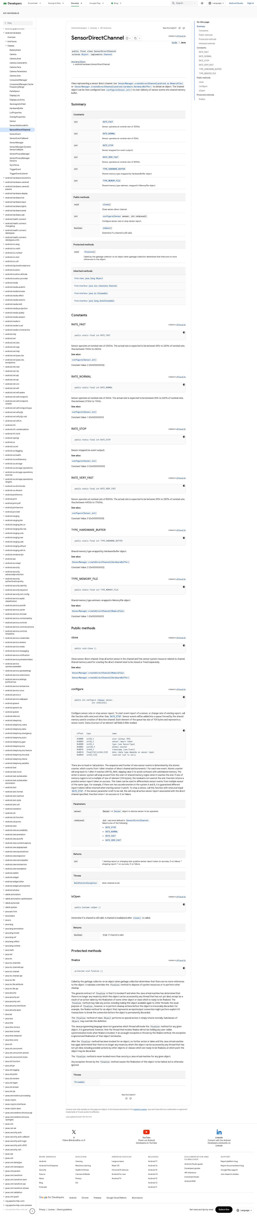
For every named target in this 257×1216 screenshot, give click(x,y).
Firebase (97, 1198)
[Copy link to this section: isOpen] (83, 896)
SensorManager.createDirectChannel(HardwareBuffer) (100, 562)
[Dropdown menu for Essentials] (41, 3)
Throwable (79, 1082)
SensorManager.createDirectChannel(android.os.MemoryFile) (150, 83)
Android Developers (79, 28)
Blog (116, 3)
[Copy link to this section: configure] (86, 689)
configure (108, 216)
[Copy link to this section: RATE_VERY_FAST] (96, 478)
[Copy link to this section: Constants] (89, 315)
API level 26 (181, 36)
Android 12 (152, 1182)
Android (42, 1161)
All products (137, 1198)
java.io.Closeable (98, 293)
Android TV (116, 1178)
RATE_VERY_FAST (110, 157)
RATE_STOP (108, 145)
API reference (11, 13)
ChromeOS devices (120, 1170)
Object (84, 54)
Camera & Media (82, 1174)
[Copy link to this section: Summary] (88, 104)
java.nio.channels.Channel (103, 286)
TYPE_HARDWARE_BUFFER (114, 169)
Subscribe (224, 1209)
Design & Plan (54, 3)
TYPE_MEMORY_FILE (111, 180)
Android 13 (152, 1178)
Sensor (117, 216)
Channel (108, 54)
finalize (88, 252)
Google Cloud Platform (116, 1198)
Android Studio (236, 3)
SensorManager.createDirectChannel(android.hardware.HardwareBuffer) (113, 86)
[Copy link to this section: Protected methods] (104, 951)
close (106, 204)
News (41, 1178)
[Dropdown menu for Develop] (82, 3)
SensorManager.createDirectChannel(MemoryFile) (98, 611)
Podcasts (43, 1187)
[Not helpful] (184, 28)
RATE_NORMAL (109, 133)
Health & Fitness (82, 1170)
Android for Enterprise (48, 1165)
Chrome (85, 1198)
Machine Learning (83, 1165)
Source (42, 1174)
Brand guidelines (64, 1210)
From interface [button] (96, 286)
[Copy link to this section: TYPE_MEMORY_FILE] (100, 579)
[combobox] (184, 3)
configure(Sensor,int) (118, 90)
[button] (17, 28)
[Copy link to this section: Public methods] (98, 628)
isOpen (106, 228)
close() (137, 918)
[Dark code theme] (184, 332)
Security (42, 1170)
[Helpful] (180, 28)
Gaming (79, 1161)
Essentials (33, 3)
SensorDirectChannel (137, 820)
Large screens (118, 1161)
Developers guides (192, 1168)
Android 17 (152, 1161)
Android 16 (153, 1165)
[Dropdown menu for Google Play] (104, 3)
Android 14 (153, 1174)
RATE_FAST (108, 122)
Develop (75, 3)
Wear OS (115, 1165)
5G (76, 1182)
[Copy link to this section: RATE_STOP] (89, 429)
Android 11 (152, 1187)
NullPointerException (85, 883)
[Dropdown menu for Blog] (121, 3)
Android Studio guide (193, 1164)
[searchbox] (18, 23)
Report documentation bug (232, 1165)
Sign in (250, 3)
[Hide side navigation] (32, 1211)
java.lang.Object (78, 61)
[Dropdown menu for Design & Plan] (64, 3)
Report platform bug (229, 1161)
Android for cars (119, 1174)
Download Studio (191, 1177)
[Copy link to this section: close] (80, 637)
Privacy (78, 1178)
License (51, 1210)
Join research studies (230, 1174)
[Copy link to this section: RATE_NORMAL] (94, 376)
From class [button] (89, 278)
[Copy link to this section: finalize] (82, 960)
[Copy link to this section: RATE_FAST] (88, 324)
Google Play (95, 3)
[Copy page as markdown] (135, 38)
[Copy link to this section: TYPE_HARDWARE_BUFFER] (108, 530)
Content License (140, 1109)
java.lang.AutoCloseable (101, 301)
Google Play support (229, 1170)
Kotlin (174, 42)
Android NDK (190, 1181)
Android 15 (152, 1170)
